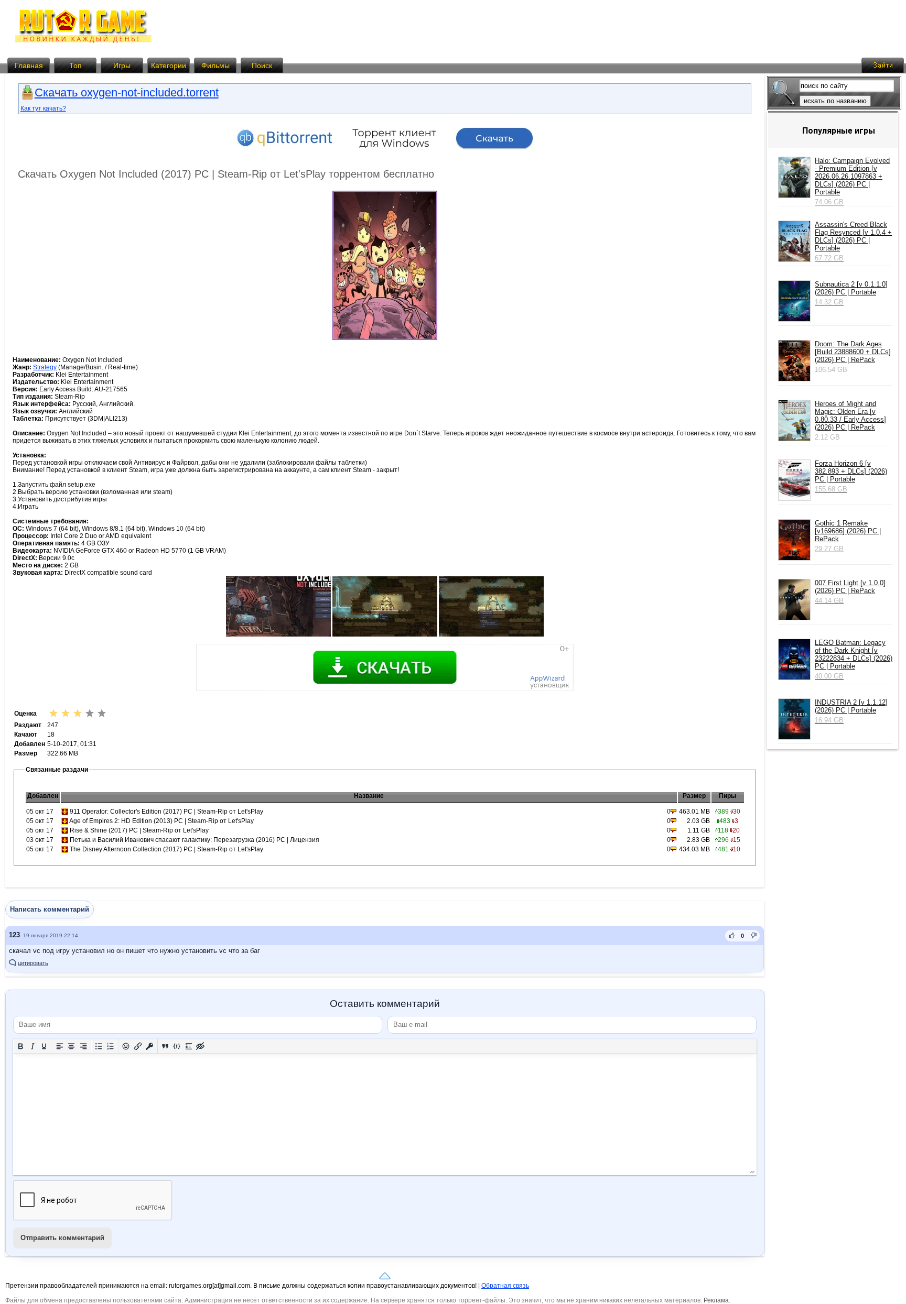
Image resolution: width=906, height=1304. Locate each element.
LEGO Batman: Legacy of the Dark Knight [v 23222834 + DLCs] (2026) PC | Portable (853, 659)
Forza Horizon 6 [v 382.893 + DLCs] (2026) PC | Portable (851, 476)
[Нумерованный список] (111, 1046)
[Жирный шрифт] (21, 1046)
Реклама (716, 1300)
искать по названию (835, 101)
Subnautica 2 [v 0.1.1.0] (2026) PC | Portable (851, 293)
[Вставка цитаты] (165, 1046)
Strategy (45, 367)
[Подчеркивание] (44, 1046)
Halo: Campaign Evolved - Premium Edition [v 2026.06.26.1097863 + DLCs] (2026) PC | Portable (852, 181)
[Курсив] (33, 1046)
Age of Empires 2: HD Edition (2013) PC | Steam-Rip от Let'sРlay (161, 821)
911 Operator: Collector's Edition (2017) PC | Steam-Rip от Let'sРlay (166, 811)
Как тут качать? (43, 108)
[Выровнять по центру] (72, 1046)
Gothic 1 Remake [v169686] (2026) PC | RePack (848, 536)
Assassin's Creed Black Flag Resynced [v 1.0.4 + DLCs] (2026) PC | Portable (853, 241)
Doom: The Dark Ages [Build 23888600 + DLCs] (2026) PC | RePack (853, 352)
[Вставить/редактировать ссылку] (138, 1046)
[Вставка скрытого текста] (201, 1046)
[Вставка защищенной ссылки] (150, 1046)
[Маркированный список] (99, 1046)
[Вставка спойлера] (189, 1046)
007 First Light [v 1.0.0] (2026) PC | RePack (850, 592)
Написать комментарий (49, 909)
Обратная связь (505, 1285)
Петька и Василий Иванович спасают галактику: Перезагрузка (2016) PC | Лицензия (194, 839)
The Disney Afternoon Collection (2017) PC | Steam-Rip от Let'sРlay (166, 849)
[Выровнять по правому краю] (84, 1046)
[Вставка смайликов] (126, 1046)
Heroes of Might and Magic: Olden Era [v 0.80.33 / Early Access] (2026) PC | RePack (850, 415)
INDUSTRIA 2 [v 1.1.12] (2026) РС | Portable (851, 711)
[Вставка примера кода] (177, 1046)
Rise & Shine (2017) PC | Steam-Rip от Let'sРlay (139, 830)
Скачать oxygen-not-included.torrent (127, 92)
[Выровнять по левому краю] (60, 1046)
